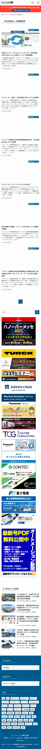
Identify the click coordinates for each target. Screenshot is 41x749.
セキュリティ (34, 702)
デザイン (17, 706)
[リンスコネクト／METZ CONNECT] (19, 488)
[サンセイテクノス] (19, 462)
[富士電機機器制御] (19, 500)
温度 (20, 720)
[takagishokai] (19, 380)
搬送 (34, 717)
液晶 (14, 720)
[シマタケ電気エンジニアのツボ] (19, 416)
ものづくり (14, 698)
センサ (5, 706)
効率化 (25, 713)
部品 (9, 727)
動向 (31, 713)
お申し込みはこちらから (21, 10)
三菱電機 (25, 709)
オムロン (33, 698)
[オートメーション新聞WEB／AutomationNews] (7, 2)
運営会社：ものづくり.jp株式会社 (13, 738)
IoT (8, 698)
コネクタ (5, 702)
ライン (10, 709)
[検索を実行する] (37, 312)
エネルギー (24, 698)
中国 (32, 709)
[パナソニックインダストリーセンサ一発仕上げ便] (19, 450)
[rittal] (19, 429)
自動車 (14, 724)
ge (3, 698)
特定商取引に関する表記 (30, 738)
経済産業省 (6, 724)
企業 (4, 713)
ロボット (17, 709)
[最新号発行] (19, 576)
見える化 (28, 724)
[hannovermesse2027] (19, 345)
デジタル (25, 706)
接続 (28, 717)
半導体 (5, 717)
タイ (10, 706)
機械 (9, 720)
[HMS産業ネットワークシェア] (19, 524)
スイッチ (24, 702)
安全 (10, 717)
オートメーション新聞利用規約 (20, 735)
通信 (4, 727)
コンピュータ (15, 702)
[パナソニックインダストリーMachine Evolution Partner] (19, 405)
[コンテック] (19, 476)
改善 (4, 720)
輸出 (35, 724)
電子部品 (16, 727)
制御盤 (18, 713)
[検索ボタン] (33, 2)
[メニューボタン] (38, 2)
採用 (23, 717)
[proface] (19, 512)
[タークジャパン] (19, 356)
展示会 (17, 717)
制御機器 (10, 713)
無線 (25, 720)
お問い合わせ (20, 740)
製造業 (21, 724)
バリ (4, 709)
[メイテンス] (19, 368)
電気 (23, 727)
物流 (31, 720)
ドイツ (33, 706)
